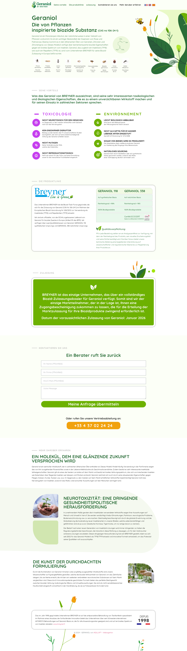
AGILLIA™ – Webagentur (103, 632)
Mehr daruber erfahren (130, 5)
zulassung (90, 5)
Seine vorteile (60, 5)
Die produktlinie (76, 5)
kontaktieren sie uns (107, 5)
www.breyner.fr (59, 624)
